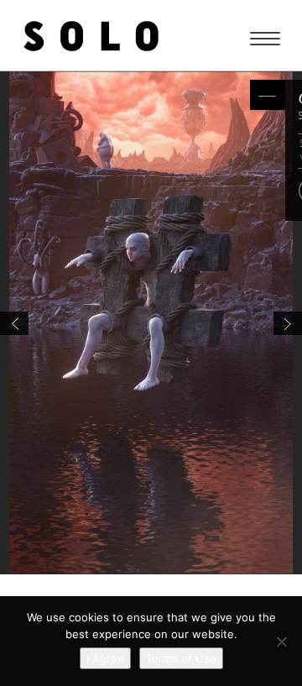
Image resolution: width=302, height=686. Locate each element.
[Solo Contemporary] (91, 35)
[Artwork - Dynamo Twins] (287, 323)
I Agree (105, 658)
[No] (281, 641)
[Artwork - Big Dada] (14, 323)
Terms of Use (181, 658)
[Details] (267, 95)
